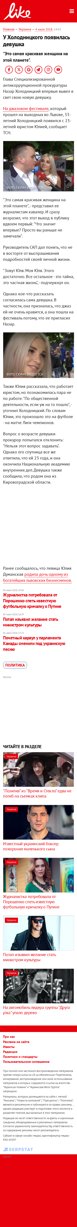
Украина (25, 29)
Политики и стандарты (20, 1056)
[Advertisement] (38, 709)
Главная (9, 29)
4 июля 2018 (43, 29)
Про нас (9, 1036)
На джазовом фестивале (26, 108)
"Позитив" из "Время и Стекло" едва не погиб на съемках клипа (37, 793)
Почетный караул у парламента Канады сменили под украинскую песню (34, 643)
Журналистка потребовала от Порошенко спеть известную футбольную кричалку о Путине (32, 600)
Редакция (10, 1051)
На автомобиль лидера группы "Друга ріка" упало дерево (36, 1010)
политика (15, 665)
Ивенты (9, 1047)
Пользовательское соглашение (26, 1061)
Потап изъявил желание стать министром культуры (30, 622)
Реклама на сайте (16, 1042)
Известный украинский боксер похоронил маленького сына (30, 846)
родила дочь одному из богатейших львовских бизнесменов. (37, 577)
